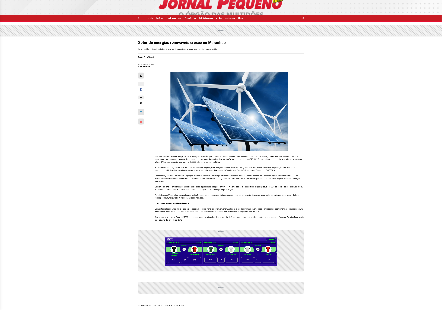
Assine (219, 18)
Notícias (159, 18)
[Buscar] (303, 18)
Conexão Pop (190, 18)
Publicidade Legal (173, 18)
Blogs (240, 18)
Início (150, 18)
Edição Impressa (206, 18)
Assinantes (230, 18)
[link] (221, 7)
